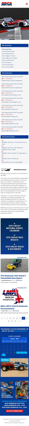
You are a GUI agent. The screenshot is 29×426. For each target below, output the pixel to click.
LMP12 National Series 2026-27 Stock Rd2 (12, 84)
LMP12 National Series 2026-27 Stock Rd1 (12, 76)
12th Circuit (19, 280)
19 (13, 318)
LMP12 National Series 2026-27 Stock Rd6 (12, 112)
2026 (17, 338)
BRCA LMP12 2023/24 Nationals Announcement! (14, 307)
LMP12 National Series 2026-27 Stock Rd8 (12, 127)
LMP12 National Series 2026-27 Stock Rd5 (12, 105)
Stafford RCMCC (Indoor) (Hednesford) (12, 80)
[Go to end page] (20, 321)
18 (10, 318)
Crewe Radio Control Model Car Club (12, 95)
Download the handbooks (14, 401)
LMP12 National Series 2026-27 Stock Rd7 (12, 119)
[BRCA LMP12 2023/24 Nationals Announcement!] (14, 296)
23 (26, 318)
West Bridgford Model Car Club (10, 123)
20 (17, 318)
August (13, 338)
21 (20, 318)
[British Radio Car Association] (6, 4)
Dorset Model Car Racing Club (10, 109)
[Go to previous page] (4, 318)
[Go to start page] (2, 318)
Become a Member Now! (14, 411)
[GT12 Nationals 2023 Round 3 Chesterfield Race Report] (14, 265)
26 (15, 321)
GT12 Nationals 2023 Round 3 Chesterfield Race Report (13, 277)
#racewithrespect (21, 331)
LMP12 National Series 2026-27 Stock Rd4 (12, 98)
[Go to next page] (18, 321)
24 (9, 321)
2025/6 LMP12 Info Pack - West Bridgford (12, 162)
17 (7, 318)
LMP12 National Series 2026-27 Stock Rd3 (12, 91)
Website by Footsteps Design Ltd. (14, 422)
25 (12, 321)
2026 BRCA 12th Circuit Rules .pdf (10, 158)
